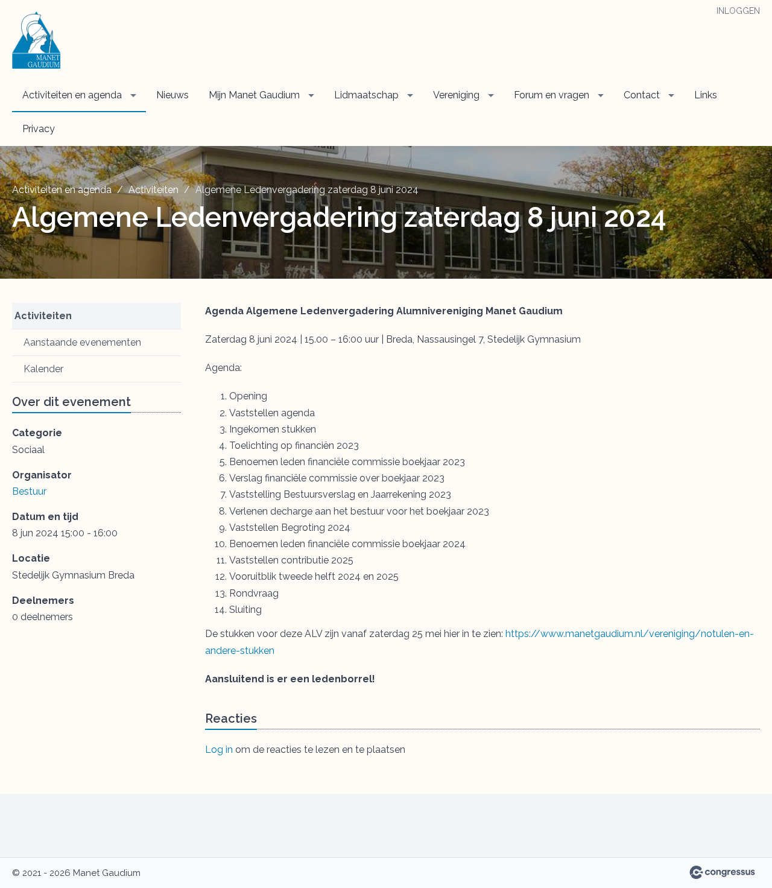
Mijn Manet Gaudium (254, 95)
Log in (219, 749)
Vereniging (456, 95)
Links (705, 95)
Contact (642, 95)
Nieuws (172, 95)
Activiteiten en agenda (72, 95)
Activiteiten (153, 189)
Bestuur (29, 491)
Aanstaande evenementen (82, 342)
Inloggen (738, 11)
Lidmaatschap (366, 95)
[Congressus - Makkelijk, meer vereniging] (722, 872)
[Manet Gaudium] (36, 40)
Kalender (43, 369)
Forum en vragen (551, 95)
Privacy (38, 129)
